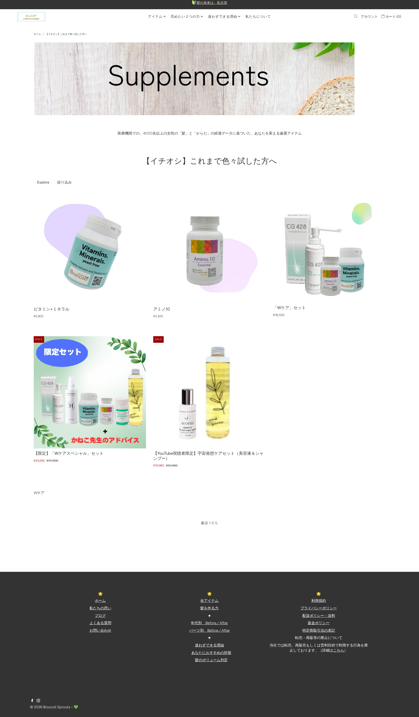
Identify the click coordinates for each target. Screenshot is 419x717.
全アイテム (209, 600)
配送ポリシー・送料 (318, 615)
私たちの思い (100, 608)
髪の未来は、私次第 (212, 3)
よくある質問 (100, 623)
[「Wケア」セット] (329, 247)
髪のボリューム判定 (211, 660)
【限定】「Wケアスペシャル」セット (69, 453)
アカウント (369, 17)
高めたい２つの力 (185, 17)
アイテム (155, 17)
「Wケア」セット (289, 307)
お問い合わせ (100, 630)
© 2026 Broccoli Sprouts (50, 707)
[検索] (356, 17)
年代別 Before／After (209, 623)
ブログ (100, 615)
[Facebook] (32, 701)
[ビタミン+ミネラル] (90, 248)
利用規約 (318, 600)
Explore (43, 182)
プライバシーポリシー (318, 608)
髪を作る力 (209, 608)
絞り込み (64, 182)
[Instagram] (38, 701)
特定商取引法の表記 (318, 630)
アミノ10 (161, 309)
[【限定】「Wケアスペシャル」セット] (90, 392)
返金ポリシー (319, 623)
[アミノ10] (209, 248)
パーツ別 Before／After (209, 630)
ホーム (37, 34)
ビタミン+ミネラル (51, 309)
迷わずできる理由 (222, 17)
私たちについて (258, 17)
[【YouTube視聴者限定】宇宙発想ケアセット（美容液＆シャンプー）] (209, 392)
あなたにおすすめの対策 (211, 653)
